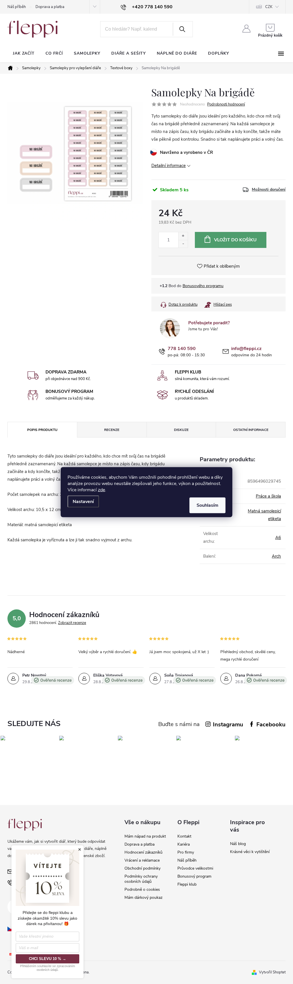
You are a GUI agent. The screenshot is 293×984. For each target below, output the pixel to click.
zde (101, 489)
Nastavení (83, 501)
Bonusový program (194, 876)
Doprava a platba (49, 6)
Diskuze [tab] (181, 430)
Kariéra (183, 844)
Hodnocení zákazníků (143, 852)
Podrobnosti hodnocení (226, 104)
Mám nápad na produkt (145, 836)
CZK (268, 6)
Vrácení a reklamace (142, 860)
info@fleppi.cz (246, 348)
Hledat (182, 29)
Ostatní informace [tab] (250, 430)
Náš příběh (16, 6)
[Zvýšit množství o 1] (183, 236)
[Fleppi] (24, 824)
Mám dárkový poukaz (143, 897)
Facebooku (271, 724)
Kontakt (184, 836)
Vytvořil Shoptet (272, 972)
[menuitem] (23, 53)
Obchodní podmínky (142, 868)
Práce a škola (268, 496)
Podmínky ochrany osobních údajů (141, 879)
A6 (278, 537)
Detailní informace (168, 165)
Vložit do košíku (235, 240)
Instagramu (228, 724)
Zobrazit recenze (72, 622)
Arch (276, 556)
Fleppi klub (187, 884)
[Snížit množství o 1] (183, 244)
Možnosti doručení (269, 190)
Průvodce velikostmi (195, 868)
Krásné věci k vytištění (250, 851)
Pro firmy (185, 852)
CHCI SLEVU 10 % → (47, 959)
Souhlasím (207, 505)
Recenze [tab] (111, 430)
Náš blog (238, 843)
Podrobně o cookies (142, 889)
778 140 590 (182, 348)
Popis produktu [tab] (42, 430)
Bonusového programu (203, 286)
